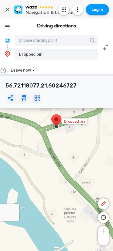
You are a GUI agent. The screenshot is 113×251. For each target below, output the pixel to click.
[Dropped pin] (56, 122)
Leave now (21, 70)
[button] (56, 54)
